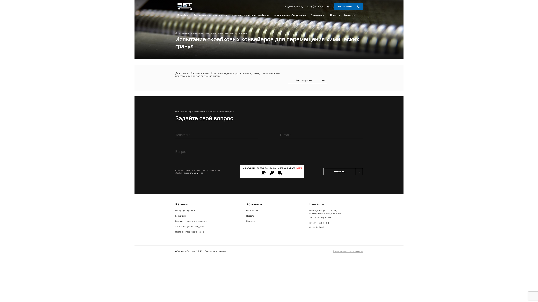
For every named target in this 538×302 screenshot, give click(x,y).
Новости (335, 15)
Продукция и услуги (185, 210)
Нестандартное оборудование (289, 15)
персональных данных (193, 173)
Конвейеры (183, 15)
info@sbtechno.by (293, 6)
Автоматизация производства (211, 15)
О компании (317, 15)
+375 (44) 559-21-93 (318, 6)
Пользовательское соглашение (348, 251)
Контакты (349, 15)
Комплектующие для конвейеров (250, 15)
